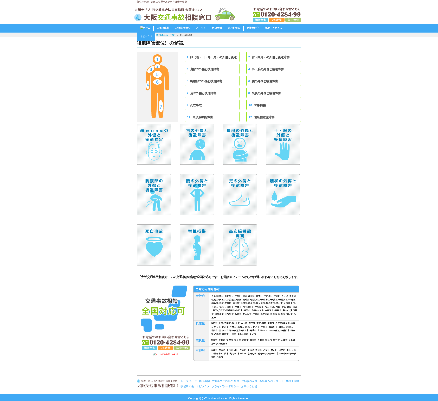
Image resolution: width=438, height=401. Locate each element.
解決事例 (217, 27)
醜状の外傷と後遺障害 (266, 93)
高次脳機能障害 (202, 117)
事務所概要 (187, 386)
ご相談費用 (163, 27)
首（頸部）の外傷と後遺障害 (270, 57)
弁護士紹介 (253, 27)
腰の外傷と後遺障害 (265, 81)
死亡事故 (196, 105)
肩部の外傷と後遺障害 (204, 69)
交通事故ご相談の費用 (225, 381)
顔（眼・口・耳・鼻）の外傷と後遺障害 (213, 58)
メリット (201, 27)
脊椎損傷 (260, 105)
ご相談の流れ (182, 27)
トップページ (189, 381)
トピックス (146, 36)
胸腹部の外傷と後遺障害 (206, 81)
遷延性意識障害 (264, 117)
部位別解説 (234, 27)
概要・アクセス (273, 27)
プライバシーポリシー (225, 386)
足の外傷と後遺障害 (203, 93)
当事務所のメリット (271, 381)
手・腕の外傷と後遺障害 (268, 69)
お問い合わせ (249, 386)
